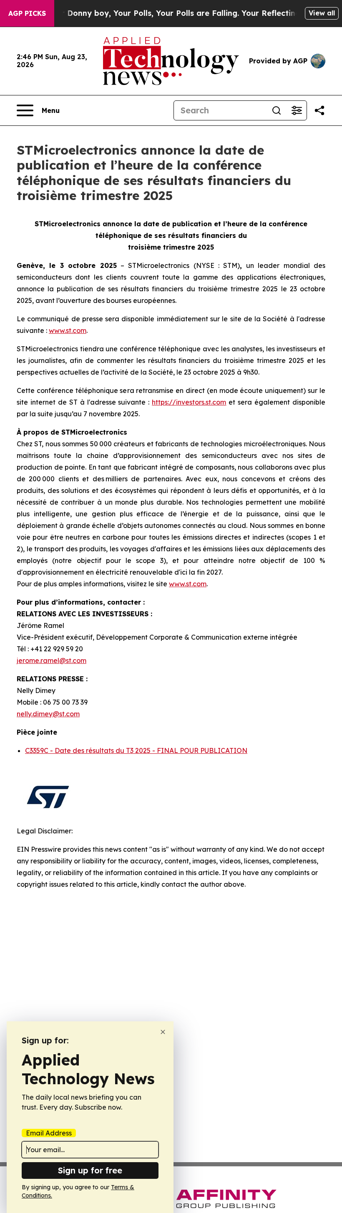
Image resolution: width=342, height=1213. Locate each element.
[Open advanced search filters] (297, 110)
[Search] (277, 110)
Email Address (49, 1133)
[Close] (163, 1032)
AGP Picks (27, 13)
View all (322, 13)
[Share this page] (319, 110)
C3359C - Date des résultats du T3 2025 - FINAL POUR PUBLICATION (136, 750)
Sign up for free (90, 1170)
